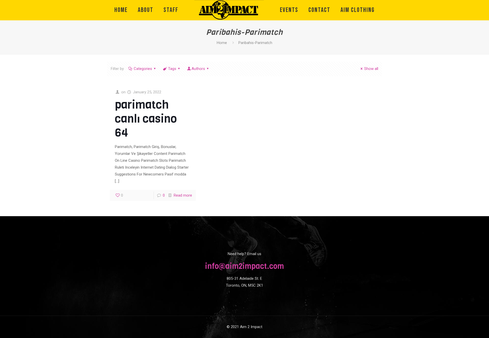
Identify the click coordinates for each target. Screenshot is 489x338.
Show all (371, 68)
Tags (172, 68)
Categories (143, 68)
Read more (183, 195)
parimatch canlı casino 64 (146, 118)
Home (222, 42)
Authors (198, 68)
